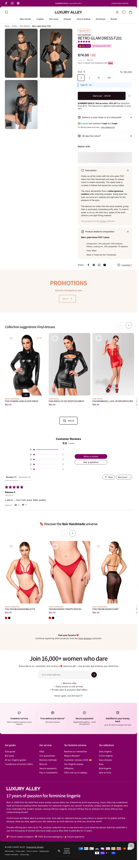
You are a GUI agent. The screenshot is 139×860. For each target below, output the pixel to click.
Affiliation (69, 768)
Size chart (128, 72)
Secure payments (48, 768)
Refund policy (9, 851)
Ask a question (91, 462)
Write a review (91, 456)
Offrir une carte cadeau (75, 772)
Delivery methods (48, 760)
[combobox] (121, 3)
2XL (109, 78)
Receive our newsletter (75, 751)
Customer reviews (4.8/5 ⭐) (78, 760)
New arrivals (105, 772)
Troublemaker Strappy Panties (65, 609)
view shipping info (108, 127)
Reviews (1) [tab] (11, 477)
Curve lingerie (106, 755)
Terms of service (32, 851)
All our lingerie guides (15, 760)
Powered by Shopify (35, 847)
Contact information (11, 855)
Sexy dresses (105, 760)
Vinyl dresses (25, 26)
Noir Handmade (84, 34)
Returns (43, 764)
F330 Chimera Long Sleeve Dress (21, 401)
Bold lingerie (105, 768)
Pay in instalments (48, 772)
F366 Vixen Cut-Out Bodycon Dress (66, 401)
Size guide (10, 751)
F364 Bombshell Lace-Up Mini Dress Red (112, 401)
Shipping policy (44, 851)
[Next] (129, 325)
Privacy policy (20, 851)
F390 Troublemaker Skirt (105, 609)
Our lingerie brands (73, 764)
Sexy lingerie (105, 751)
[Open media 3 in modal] (21, 104)
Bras (101, 764)
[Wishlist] (124, 12)
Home (7, 26)
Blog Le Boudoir (72, 755)
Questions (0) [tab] (25, 477)
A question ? (126, 265)
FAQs (41, 751)
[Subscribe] (94, 674)
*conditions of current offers (19, 764)
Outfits (14, 26)
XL (99, 78)
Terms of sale (24, 855)
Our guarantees (47, 755)
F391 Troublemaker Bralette (20, 609)
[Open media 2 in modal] (56, 53)
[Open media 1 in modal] (21, 53)
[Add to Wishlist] (129, 96)
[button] (84, 41)
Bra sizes (9, 755)
